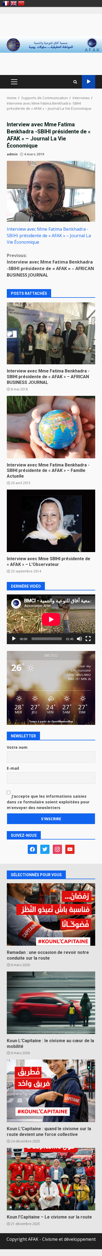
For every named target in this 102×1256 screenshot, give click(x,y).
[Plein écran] (88, 638)
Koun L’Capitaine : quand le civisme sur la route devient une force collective (51, 1091)
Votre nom (17, 747)
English (13, 3)
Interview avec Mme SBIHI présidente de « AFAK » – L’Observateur (51, 521)
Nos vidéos (88, 82)
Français (6, 3)
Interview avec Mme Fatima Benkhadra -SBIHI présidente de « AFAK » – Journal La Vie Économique (49, 235)
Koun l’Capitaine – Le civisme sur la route (51, 1179)
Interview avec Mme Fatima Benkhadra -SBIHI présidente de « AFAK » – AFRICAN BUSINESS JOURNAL (50, 265)
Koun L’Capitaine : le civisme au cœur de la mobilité (51, 1003)
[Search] (75, 82)
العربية (21, 3)
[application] (51, 619)
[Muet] (79, 638)
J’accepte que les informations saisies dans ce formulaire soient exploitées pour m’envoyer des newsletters (48, 802)
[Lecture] (14, 638)
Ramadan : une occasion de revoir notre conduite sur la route (51, 914)
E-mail (13, 768)
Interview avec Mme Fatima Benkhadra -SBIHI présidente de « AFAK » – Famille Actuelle (51, 427)
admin (12, 154)
